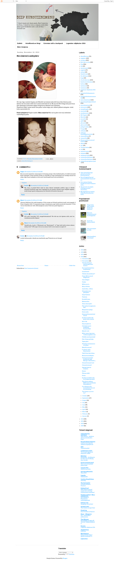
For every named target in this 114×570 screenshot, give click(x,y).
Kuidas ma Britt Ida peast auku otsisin (88, 318)
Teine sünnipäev (87, 303)
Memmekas (85, 301)
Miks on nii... (86, 284)
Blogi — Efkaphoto (86, 514)
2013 (82, 256)
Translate (71, 554)
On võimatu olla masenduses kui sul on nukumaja (88, 388)
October (84, 395)
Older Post (72, 265)
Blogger (65, 558)
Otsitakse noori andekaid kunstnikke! (86, 327)
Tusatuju (84, 297)
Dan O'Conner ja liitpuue (88, 511)
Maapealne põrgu (87, 309)
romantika (84, 138)
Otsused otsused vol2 (88, 363)
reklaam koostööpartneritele (87, 133)
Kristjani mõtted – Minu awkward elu (88, 495)
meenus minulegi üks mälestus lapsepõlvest (87, 443)
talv (82, 145)
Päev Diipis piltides (88, 339)
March (84, 411)
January (84, 416)
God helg (83, 480)
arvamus (83, 60)
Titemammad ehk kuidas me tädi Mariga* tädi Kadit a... (89, 359)
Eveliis (26, 185)
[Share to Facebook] (51, 159)
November (85, 261)
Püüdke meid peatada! (88, 337)
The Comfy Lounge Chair (88, 508)
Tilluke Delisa (85, 147)
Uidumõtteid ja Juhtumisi (85, 434)
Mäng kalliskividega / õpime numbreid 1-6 (87, 535)
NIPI (82, 447)
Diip (82, 64)
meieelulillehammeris (87, 93)
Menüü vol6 (85, 331)
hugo (82, 78)
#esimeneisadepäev (88, 355)
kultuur (83, 84)
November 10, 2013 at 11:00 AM (33, 171)
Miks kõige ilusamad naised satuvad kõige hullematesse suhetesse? (88, 491)
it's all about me (85, 80)
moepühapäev (85, 109)
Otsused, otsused (87, 365)
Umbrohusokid (85, 448)
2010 (82, 423)
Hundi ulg (84, 510)
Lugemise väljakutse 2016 (75, 43)
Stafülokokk (84, 476)
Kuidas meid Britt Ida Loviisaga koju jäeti (88, 378)
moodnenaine (85, 113)
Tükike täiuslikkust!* (88, 274)
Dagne (22, 171)
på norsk (83, 123)
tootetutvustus (85, 151)
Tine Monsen (85, 519)
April (84, 409)
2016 (82, 250)
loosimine (84, 88)
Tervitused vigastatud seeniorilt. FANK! (87, 452)
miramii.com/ (85, 506)
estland (83, 72)
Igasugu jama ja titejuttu (86, 368)
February (85, 414)
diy (82, 66)
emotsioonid (84, 68)
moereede (84, 111)
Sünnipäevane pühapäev (86, 291)
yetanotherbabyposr (87, 157)
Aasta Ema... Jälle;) (87, 289)
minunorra (84, 107)
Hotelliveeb (84, 74)
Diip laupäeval (86, 323)
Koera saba (85, 312)
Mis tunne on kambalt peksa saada (87, 464)
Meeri (22, 200)
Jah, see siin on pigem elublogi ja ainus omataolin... (87, 188)
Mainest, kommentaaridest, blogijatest (91, 214)
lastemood (84, 86)
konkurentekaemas (87, 82)
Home (46, 265)
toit (82, 149)
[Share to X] (49, 159)
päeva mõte (84, 125)
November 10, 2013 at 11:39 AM (35, 236)
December (85, 258)
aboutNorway (85, 56)
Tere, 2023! (84, 473)
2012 (82, 419)
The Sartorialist (85, 483)
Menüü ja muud (86, 347)
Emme (84, 371)
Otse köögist (85, 279)
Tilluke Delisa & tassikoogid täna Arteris (87, 264)
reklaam (83, 131)
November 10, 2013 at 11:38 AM (39, 185)
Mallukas (83, 456)
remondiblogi (85, 136)
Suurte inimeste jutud (87, 462)
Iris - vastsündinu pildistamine (86, 516)
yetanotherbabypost (27, 161)
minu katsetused (86, 100)
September (85, 398)
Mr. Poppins (84, 115)
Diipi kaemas (86, 294)
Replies (24, 182)
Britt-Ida (84, 321)
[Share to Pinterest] (52, 159)
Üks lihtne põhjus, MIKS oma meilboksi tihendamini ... (89, 383)
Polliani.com (84, 502)
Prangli (83, 129)
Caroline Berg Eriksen (87, 479)
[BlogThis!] (48, 159)
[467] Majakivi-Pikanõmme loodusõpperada (85, 499)
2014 (82, 254)
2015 (82, 252)
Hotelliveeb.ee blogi (33, 43)
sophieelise (84, 538)
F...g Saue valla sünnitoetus (86, 350)
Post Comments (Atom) (31, 268)
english (83, 70)
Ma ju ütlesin (86, 286)
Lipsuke (83, 475)
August (84, 400)
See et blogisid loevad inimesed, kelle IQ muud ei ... (88, 179)
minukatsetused (85, 105)
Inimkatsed (85, 271)
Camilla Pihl (84, 468)
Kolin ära (83, 531)
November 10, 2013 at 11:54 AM (37, 223)
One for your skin (86, 469)
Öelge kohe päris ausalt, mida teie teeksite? (90, 207)
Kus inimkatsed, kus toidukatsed (88, 268)
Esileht (19, 43)
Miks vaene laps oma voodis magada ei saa (89, 334)
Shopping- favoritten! (87, 504)
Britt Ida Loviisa (85, 62)
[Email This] (46, 159)
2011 (82, 421)
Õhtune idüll (86, 373)
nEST (82, 121)
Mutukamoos (85, 533)
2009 (82, 425)
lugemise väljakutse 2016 (88, 90)
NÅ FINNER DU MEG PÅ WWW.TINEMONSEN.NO (88, 522)
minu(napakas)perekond (88, 102)
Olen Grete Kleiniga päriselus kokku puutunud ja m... (87, 174)
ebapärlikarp (85, 530)
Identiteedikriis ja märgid (91, 237)
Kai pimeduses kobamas (88, 441)
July (83, 402)
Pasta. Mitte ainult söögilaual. (87, 276)
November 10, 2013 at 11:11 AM (33, 200)
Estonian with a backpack (53, 43)
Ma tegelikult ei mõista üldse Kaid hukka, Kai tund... (88, 193)
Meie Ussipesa (22, 47)
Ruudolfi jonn (86, 299)
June (83, 405)
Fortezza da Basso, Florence (86, 485)
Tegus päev (85, 341)
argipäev (83, 58)
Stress (84, 375)
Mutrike (83, 117)
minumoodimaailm (87, 471)
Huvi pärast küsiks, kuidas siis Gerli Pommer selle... (88, 183)
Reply (22, 179)
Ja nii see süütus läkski (91, 221)
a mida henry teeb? (86, 450)
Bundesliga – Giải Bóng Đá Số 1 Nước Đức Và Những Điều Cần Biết (88, 459)
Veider (84, 282)
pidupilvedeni (85, 127)
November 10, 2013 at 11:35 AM (39, 214)
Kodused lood (85, 488)
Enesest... (83, 526)
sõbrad (83, 143)
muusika (83, 119)
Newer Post (20, 265)
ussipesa (83, 153)
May (83, 407)
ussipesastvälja (85, 155)
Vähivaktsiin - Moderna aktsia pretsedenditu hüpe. (87, 438)
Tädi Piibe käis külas (88, 353)
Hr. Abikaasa (84, 76)
